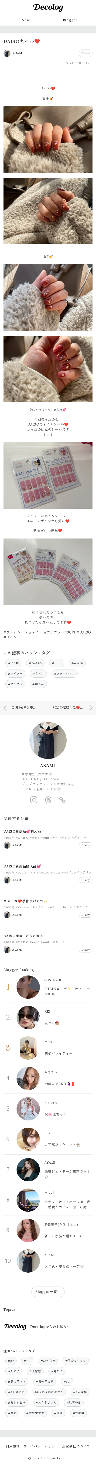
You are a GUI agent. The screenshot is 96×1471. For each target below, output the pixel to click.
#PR (27, 1361)
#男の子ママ (17, 1381)
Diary (85, 53)
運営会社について (76, 1446)
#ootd (57, 663)
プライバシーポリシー (40, 1446)
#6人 (67, 1381)
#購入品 (38, 684)
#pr (11, 1361)
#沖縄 (58, 1413)
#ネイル (38, 673)
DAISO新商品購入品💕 (22, 866)
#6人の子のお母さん (48, 1392)
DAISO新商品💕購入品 (22, 831)
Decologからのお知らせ (50, 1327)
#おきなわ (48, 1361)
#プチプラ (15, 684)
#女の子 (14, 1371)
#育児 (12, 1413)
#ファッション (64, 673)
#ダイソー (15, 673)
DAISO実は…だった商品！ (25, 936)
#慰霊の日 (73, 1402)
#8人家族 (80, 1392)
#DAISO (35, 663)
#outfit (77, 663)
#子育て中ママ (75, 1361)
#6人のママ (16, 1392)
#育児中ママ (35, 1413)
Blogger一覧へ (48, 1292)
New (26, 20)
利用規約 (13, 1446)
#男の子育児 (45, 1381)
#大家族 (35, 1371)
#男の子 (57, 1371)
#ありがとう (17, 1402)
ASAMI (48, 765)
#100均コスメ (26, 872)
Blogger (70, 20)
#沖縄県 (79, 1413)
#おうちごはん (77, 907)
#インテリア (62, 837)
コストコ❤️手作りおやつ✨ (25, 901)
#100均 (13, 663)
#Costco (22, 907)
